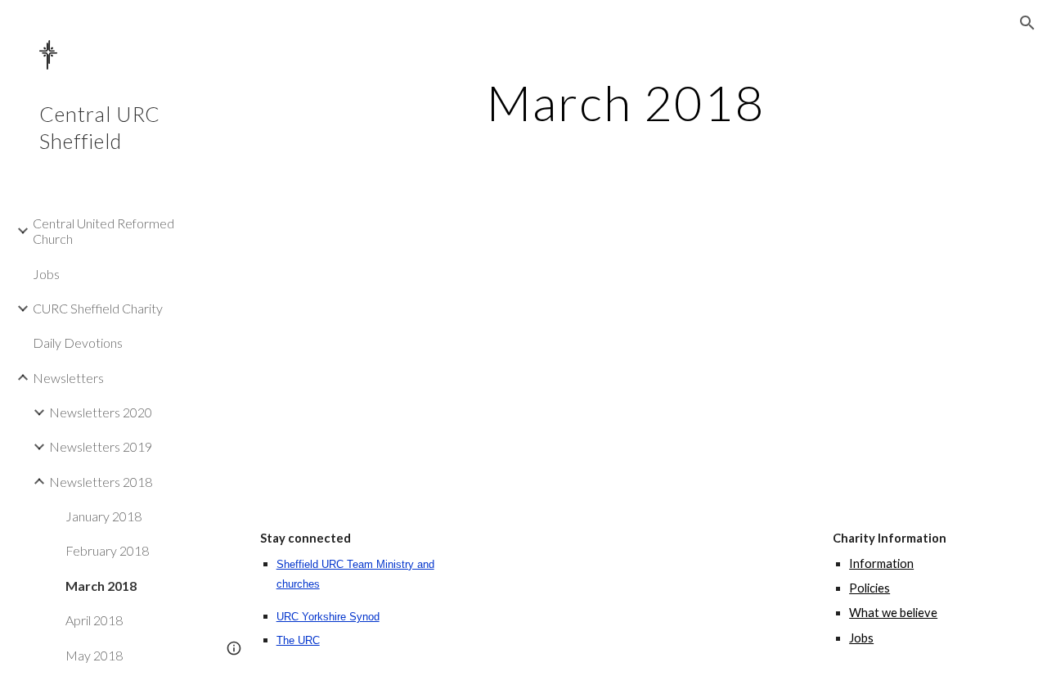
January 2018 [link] (103, 516)
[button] (1027, 23)
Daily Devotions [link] (78, 342)
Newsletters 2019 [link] (100, 446)
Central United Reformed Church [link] (103, 230)
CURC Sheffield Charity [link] (98, 308)
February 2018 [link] (107, 550)
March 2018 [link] (101, 585)
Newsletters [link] (68, 377)
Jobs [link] (46, 274)
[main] (626, 102)
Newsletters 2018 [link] (100, 481)
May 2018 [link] (94, 655)
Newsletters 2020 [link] (100, 412)
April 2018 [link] (94, 620)
